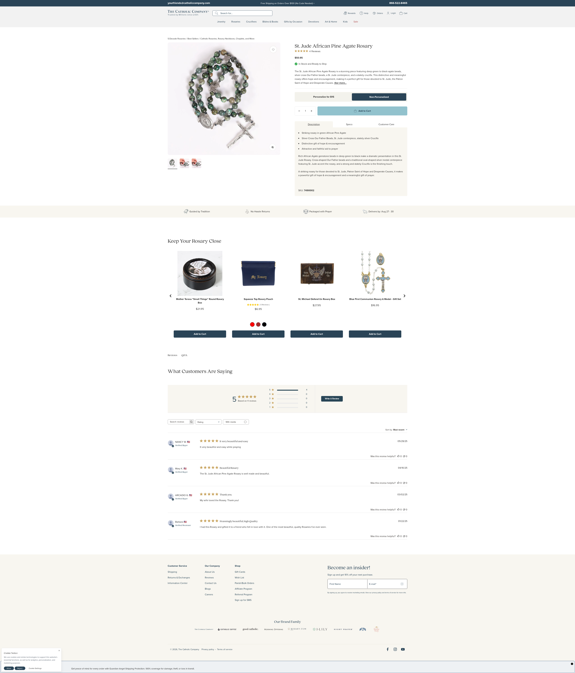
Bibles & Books (270, 21)
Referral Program (243, 594)
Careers (209, 594)
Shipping (172, 571)
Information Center (177, 583)
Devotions (313, 21)
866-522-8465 (398, 3)
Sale (356, 21)
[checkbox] (273, 49)
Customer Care (386, 124)
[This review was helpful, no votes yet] (398, 456)
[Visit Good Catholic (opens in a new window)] (250, 629)
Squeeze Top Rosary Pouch (258, 299)
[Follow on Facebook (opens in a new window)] (388, 649)
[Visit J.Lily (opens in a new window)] (320, 629)
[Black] (264, 324)
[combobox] (208, 422)
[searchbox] (178, 422)
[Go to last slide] (171, 296)
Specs (349, 124)
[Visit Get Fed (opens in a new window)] (363, 629)
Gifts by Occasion (293, 21)
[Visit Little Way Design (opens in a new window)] (376, 629)
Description (314, 124)
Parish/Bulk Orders (244, 583)
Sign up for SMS (243, 600)
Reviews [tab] (172, 355)
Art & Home (331, 21)
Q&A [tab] (184, 355)
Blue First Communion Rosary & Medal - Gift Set (375, 299)
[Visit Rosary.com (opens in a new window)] (297, 629)
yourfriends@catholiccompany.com (189, 3)
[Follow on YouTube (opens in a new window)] (403, 649)
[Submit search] (217, 13)
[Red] (252, 324)
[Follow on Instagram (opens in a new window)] (395, 649)
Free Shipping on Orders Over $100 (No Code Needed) (287, 3)
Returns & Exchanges (179, 577)
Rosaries (235, 21)
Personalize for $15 (323, 97)
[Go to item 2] (184, 164)
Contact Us (210, 583)
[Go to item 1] (172, 164)
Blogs (208, 588)
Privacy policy (208, 649)
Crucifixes (251, 21)
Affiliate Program (243, 588)
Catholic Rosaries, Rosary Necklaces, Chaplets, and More (227, 38)
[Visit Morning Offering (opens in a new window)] (274, 629)
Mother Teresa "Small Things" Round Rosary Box (200, 300)
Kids (345, 21)
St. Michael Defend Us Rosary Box (316, 299)
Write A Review (332, 398)
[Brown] (258, 324)
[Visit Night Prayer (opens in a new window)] (343, 629)
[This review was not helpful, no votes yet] (404, 456)
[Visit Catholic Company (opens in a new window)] (204, 629)
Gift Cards (240, 571)
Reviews (209, 577)
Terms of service (224, 649)
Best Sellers (193, 38)
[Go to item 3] (196, 164)
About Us (210, 571)
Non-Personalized (379, 97)
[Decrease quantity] (299, 111)
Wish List (239, 577)
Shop (237, 566)
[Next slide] (404, 296)
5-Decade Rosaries (177, 38)
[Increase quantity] (311, 111)
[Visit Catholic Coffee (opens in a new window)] (227, 629)
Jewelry (221, 21)
